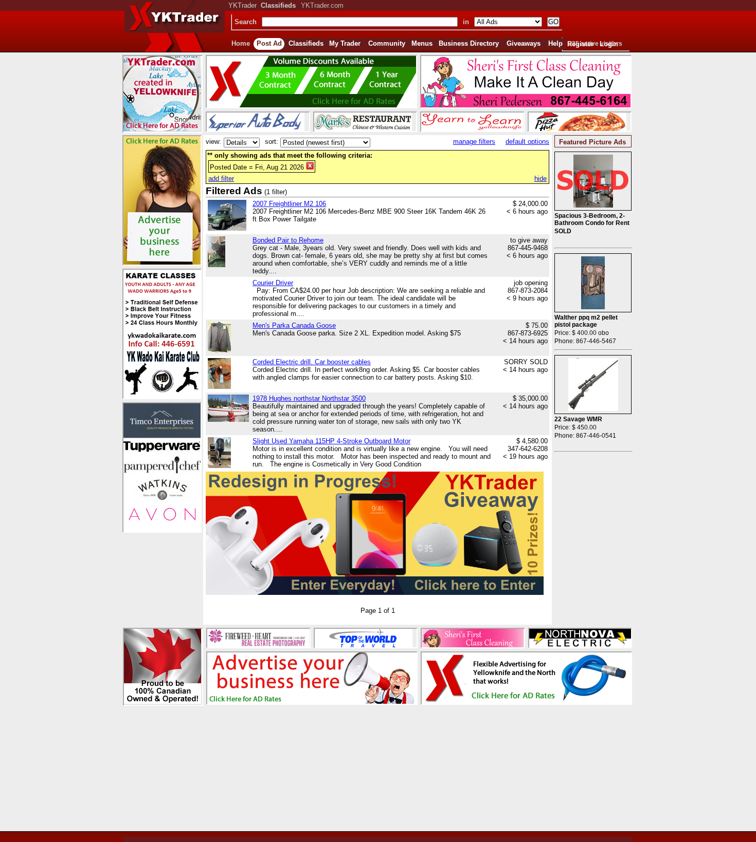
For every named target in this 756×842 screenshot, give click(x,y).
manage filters (474, 141)
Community (386, 43)
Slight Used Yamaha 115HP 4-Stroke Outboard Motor (331, 441)
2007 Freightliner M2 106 (289, 204)
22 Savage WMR (578, 419)
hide (540, 178)
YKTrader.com (322, 5)
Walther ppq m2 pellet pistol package (586, 321)
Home (240, 43)
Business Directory (469, 43)
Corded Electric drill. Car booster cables (312, 362)
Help (555, 43)
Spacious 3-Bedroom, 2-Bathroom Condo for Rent (591, 219)
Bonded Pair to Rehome (288, 240)
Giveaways (524, 43)
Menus (422, 43)
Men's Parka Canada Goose (294, 325)
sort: (271, 141)
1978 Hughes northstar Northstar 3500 (309, 398)
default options (527, 141)
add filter (221, 178)
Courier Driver (273, 283)
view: (213, 141)
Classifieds (306, 43)
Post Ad (269, 43)
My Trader (345, 43)
